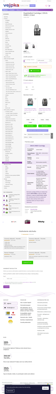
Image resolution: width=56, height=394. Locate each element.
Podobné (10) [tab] (47, 134)
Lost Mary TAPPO (8, 153)
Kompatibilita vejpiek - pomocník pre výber (26, 314)
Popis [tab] (25, 134)
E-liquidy (5, 18)
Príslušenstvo (7, 186)
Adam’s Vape (8, 71)
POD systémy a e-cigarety (9, 109)
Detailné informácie (27, 83)
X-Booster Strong (8, 184)
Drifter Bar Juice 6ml (10, 62)
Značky (5, 188)
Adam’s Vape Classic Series (11, 73)
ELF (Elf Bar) (7, 177)
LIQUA (6, 35)
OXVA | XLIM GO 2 (8, 135)
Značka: (26, 17)
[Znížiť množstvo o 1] (28, 71)
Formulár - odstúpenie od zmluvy (43, 315)
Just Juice (7, 40)
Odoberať (6, 286)
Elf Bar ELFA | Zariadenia (10, 119)
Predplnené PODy (7, 150)
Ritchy (6, 42)
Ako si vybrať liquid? (25, 302)
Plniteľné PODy (7, 162)
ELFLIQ (6, 37)
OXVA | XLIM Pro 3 (8, 133)
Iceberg (7, 173)
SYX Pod (7, 160)
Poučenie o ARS (41, 330)
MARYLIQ (7, 38)
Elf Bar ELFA (7, 151)
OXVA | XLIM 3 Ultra (9, 131)
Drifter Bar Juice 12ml (10, 64)
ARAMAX (7, 31)
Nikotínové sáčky (7, 164)
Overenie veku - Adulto (26, 317)
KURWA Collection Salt (9, 29)
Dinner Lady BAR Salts (9, 51)
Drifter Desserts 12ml (10, 68)
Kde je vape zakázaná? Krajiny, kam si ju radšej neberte (17, 361)
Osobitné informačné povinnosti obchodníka (42, 323)
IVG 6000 (7, 47)
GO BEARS (7, 20)
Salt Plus (7, 159)
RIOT (6, 97)
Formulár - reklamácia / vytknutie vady (42, 319)
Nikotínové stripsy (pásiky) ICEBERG (12, 175)
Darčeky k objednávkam (26, 319)
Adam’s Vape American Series (12, 75)
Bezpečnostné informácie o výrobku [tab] (35, 134)
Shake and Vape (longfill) (9, 58)
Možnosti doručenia (43, 62)
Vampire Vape (8, 53)
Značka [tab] (30, 137)
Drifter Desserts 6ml (10, 66)
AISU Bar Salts (8, 46)
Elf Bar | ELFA (7, 117)
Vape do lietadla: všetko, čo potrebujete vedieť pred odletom (18, 373)
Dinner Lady (7, 108)
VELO (6, 166)
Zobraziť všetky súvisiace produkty (37, 130)
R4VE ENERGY (8, 181)
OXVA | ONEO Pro (8, 148)
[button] (51, 222)
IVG (6, 106)
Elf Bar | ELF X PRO (9, 124)
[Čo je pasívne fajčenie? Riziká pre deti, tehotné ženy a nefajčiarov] (19, 343)
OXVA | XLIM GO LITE (9, 137)
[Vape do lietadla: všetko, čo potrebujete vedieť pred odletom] (19, 369)
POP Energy (7, 182)
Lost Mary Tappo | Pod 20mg (11, 115)
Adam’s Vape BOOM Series (11, 78)
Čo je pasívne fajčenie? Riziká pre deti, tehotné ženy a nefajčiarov (17, 349)
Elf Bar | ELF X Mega (9, 128)
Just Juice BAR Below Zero (11, 89)
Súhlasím (45, 388)
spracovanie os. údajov (27, 282)
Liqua (6, 104)
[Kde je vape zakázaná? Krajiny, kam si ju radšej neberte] (19, 357)
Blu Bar (6, 155)
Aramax (6, 100)
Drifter (6, 60)
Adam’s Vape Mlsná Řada (11, 77)
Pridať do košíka (36, 70)
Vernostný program (25, 305)
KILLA (6, 170)
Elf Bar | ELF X (8, 122)
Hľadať (32, 5)
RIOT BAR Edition (8, 49)
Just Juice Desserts (10, 93)
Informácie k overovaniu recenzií (43, 333)
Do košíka (31, 125)
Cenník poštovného (25, 322)
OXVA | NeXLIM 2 (8, 140)
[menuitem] (5, 10)
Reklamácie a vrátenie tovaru (44, 312)
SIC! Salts (7, 44)
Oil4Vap (6, 95)
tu (29, 387)
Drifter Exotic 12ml (9, 69)
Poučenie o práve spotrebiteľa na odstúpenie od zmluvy (44, 327)
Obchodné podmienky (26, 1)
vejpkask (9, 303)
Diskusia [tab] (26, 137)
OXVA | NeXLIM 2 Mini (9, 142)
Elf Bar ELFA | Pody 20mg (11, 120)
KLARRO (7, 22)
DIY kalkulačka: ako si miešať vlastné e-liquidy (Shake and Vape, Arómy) (26, 309)
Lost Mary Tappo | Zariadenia (11, 113)
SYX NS (6, 55)
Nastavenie (10, 390)
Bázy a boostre (7, 57)
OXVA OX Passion (8, 33)
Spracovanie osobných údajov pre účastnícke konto (44, 308)
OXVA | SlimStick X (9, 129)
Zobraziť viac (27, 262)
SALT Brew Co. (8, 27)
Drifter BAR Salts (8, 24)
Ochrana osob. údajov (42, 305)
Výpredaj (6, 17)
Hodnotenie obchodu (27, 231)
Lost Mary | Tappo (9, 111)
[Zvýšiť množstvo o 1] (28, 70)
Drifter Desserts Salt (9, 26)
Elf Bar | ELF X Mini (8, 126)
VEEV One (7, 157)
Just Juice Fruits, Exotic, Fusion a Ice (13, 91)
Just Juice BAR (9, 88)
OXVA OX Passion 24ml (10, 84)
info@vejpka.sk (10, 308)
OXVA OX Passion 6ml (10, 82)
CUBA (6, 171)
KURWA (6, 168)
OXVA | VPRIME (8, 144)
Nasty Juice (7, 102)
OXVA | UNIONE (8, 146)
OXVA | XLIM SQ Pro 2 (9, 139)
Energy (5, 179)
